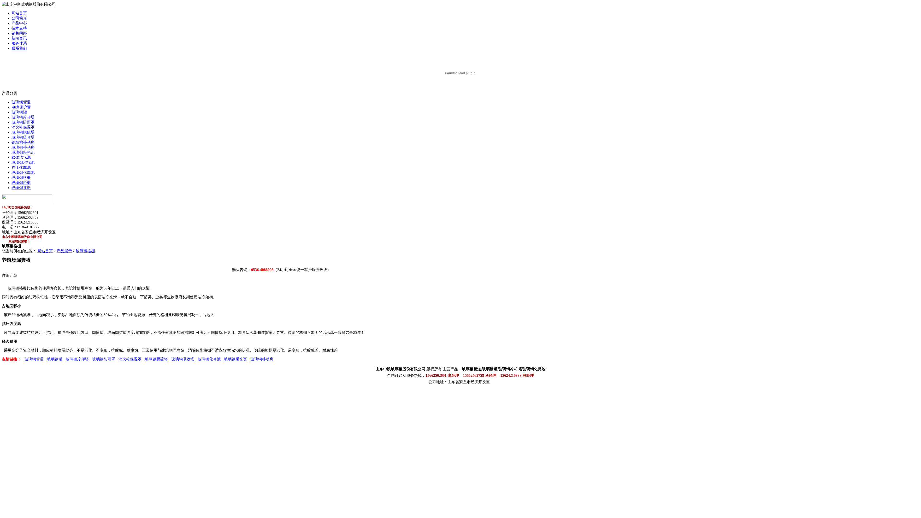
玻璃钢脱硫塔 (23, 132)
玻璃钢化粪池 (23, 173)
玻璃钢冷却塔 (23, 117)
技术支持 (19, 28)
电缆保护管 (21, 107)
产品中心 (19, 23)
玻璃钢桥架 (21, 183)
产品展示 (64, 251)
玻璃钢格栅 (21, 178)
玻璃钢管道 (21, 102)
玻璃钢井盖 (21, 188)
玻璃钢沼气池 (23, 162)
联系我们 (19, 48)
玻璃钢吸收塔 (23, 137)
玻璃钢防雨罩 (23, 122)
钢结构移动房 (23, 142)
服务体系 (19, 43)
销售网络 (19, 33)
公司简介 (19, 18)
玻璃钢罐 (19, 112)
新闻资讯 (19, 38)
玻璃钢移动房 (23, 147)
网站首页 (19, 13)
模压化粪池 (21, 167)
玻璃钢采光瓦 (23, 152)
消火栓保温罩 (23, 127)
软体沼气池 (21, 157)
